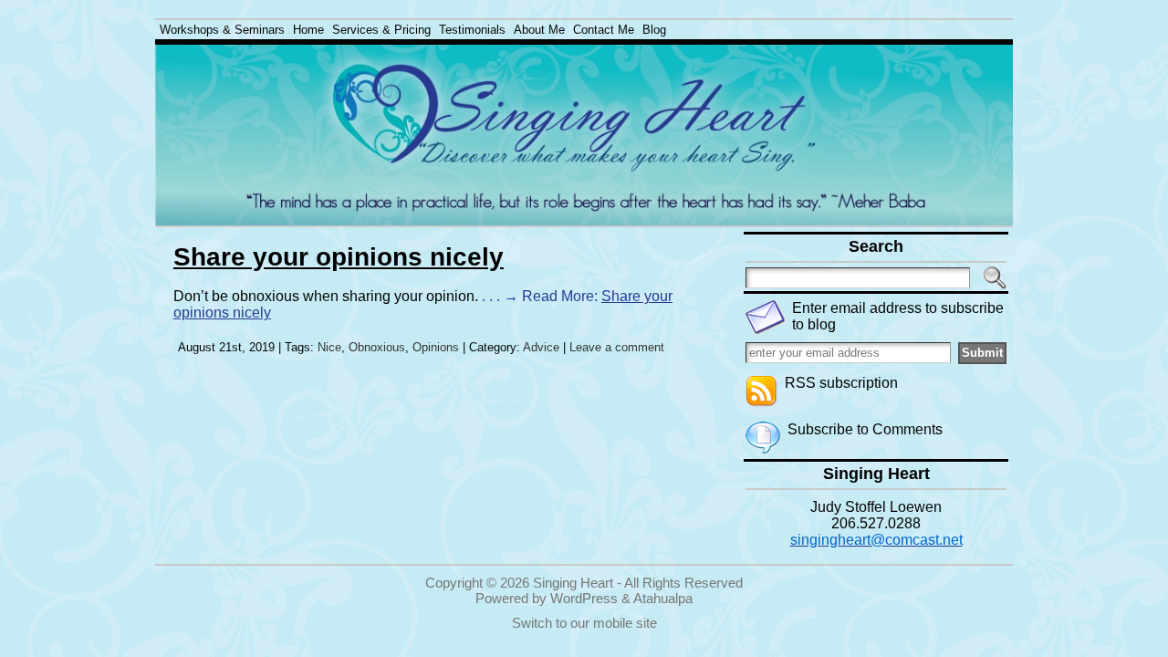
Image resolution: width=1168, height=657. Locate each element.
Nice (329, 347)
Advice (541, 347)
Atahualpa (663, 598)
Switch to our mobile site (584, 623)
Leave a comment (616, 347)
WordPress (584, 598)
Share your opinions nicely (338, 257)
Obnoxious (377, 347)
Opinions (435, 347)
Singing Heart (573, 582)
